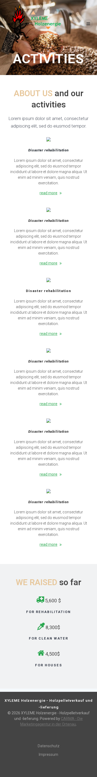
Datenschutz (49, 746)
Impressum (48, 754)
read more (48, 193)
